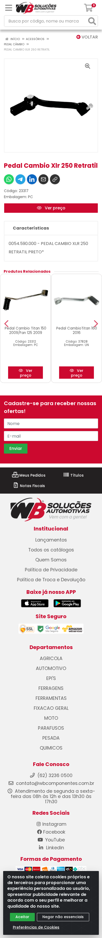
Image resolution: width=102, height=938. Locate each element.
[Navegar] (6, 324)
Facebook (54, 832)
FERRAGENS (51, 688)
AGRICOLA (51, 658)
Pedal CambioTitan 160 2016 (76, 330)
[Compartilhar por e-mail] (43, 179)
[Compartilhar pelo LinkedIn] (32, 179)
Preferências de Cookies (36, 927)
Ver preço (54, 208)
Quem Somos (51, 560)
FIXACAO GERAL (51, 708)
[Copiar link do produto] (55, 179)
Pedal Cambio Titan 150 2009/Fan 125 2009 (25, 330)
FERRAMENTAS (51, 698)
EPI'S (51, 678)
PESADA (51, 738)
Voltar (89, 37)
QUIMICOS (51, 748)
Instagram (54, 824)
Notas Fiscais (32, 485)
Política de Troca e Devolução (51, 580)
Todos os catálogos (51, 550)
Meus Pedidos (32, 475)
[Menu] (8, 8)
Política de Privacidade (51, 570)
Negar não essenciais (63, 916)
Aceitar (22, 916)
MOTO (51, 718)
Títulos (76, 475)
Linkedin (54, 848)
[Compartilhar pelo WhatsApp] (9, 179)
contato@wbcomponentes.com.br (55, 783)
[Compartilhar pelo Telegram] (20, 179)
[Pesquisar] (92, 21)
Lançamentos (51, 540)
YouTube (54, 840)
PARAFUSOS (51, 728)
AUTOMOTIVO (51, 668)
